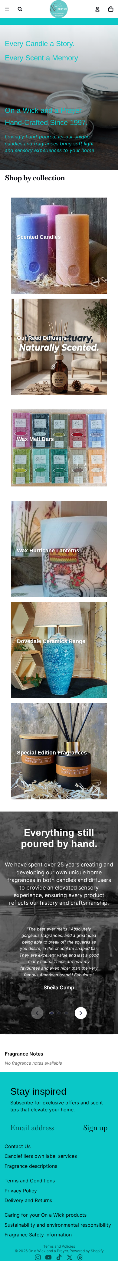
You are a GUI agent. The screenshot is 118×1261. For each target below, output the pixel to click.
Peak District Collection (40, 772)
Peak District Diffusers (39, 388)
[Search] (20, 9)
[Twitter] (69, 1257)
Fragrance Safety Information (38, 1235)
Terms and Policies (59, 1246)
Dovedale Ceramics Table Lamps (48, 660)
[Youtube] (48, 1257)
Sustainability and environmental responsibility (58, 1225)
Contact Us (18, 1146)
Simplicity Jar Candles (39, 256)
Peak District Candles (38, 277)
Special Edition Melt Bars (41, 479)
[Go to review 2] (59, 1013)
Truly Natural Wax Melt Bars (44, 468)
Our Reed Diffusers (36, 357)
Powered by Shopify (87, 1251)
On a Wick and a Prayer (48, 1251)
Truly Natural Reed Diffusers (44, 367)
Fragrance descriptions (31, 1166)
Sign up (95, 1127)
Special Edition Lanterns (41, 580)
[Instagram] (37, 1257)
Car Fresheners (81, 782)
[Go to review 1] (51, 1013)
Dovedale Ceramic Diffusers (44, 671)
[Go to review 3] (66, 1013)
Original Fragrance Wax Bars (44, 458)
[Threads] (80, 1257)
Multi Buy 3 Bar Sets (37, 489)
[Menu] (7, 9)
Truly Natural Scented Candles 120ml (52, 287)
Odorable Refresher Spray (42, 792)
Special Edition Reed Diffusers (46, 378)
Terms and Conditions (30, 1181)
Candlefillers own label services (41, 1156)
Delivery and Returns (28, 1200)
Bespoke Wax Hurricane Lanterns (49, 590)
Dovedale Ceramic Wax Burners (47, 681)
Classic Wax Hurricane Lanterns (48, 570)
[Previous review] (37, 1013)
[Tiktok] (59, 1257)
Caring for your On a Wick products (46, 1215)
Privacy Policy (21, 1190)
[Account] (97, 9)
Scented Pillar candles (39, 266)
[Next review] (81, 1013)
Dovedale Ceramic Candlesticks (47, 691)
